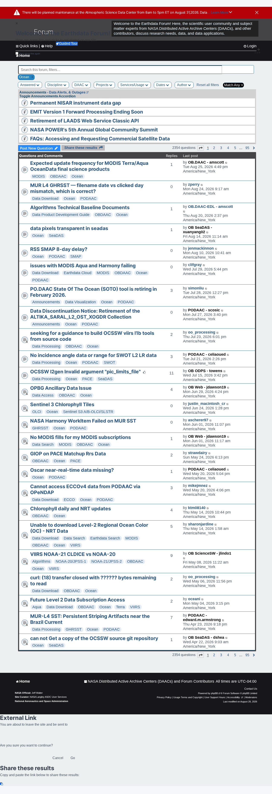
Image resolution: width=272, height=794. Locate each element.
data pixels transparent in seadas (69, 228)
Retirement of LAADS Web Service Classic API (84, 121)
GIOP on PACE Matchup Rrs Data (68, 454)
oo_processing (201, 332)
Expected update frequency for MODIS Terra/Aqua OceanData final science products (89, 166)
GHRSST (40, 428)
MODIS (38, 176)
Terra (120, 607)
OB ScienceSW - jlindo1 (209, 553)
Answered (28, 85)
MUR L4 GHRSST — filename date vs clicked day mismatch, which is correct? (86, 188)
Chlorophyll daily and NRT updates (70, 509)
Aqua (36, 607)
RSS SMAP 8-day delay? (58, 249)
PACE (87, 379)
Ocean (77, 176)
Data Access (43, 395)
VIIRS (75, 545)
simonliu (196, 288)
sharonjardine (200, 524)
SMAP (75, 256)
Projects (102, 85)
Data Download (45, 198)
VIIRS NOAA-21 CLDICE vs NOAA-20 (73, 554)
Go (73, 758)
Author (182, 85)
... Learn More (218, 12)
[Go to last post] (226, 162)
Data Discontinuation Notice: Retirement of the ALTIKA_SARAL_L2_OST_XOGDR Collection (85, 314)
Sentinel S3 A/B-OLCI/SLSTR (88, 412)
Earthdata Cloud (77, 273)
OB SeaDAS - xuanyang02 (197, 229)
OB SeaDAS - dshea (206, 637)
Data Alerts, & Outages (67, 92)
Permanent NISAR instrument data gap (75, 103)
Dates (161, 85)
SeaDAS (56, 235)
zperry (194, 184)
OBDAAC (58, 176)
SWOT (109, 362)
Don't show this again (29, 53)
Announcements (46, 302)
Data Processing (46, 346)
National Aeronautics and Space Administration (41, 701)
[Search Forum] (251, 67)
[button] (200, 148)
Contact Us (250, 688)
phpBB (214, 693)
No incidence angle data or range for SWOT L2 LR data (93, 355)
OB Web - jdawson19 (207, 387)
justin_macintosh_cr (206, 403)
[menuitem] (149, 681)
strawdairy (197, 453)
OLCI (36, 412)
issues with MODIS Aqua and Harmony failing (83, 266)
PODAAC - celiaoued (207, 354)
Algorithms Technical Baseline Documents (80, 207)
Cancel (57, 758)
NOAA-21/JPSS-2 (106, 561)
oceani (194, 599)
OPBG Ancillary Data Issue (61, 388)
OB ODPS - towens (205, 371)
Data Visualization (80, 302)
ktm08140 (196, 508)
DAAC (79, 85)
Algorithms (41, 561)
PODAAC (88, 198)
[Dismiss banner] (256, 13)
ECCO (69, 500)
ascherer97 (198, 420)
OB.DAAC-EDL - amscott (210, 206)
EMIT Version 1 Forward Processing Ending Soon (86, 112)
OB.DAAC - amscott (206, 162)
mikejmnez (198, 485)
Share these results (80, 148)
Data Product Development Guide (60, 215)
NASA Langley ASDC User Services (48, 697)
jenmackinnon (201, 248)
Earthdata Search (105, 538)
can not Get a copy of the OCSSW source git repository (94, 638)
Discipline (55, 85)
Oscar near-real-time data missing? (72, 470)
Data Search (43, 444)
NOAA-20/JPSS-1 (71, 561)
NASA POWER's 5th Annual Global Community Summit (94, 130)
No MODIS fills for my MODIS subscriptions (80, 437)
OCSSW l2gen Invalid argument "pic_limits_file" (85, 372)
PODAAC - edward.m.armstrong (202, 617)
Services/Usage (132, 85)
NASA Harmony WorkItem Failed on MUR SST (83, 421)
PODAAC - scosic (204, 310)
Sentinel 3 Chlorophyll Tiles (62, 404)
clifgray (195, 265)
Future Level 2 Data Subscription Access (77, 600)
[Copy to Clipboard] (1, 784)
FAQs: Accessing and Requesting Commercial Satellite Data (100, 139)
